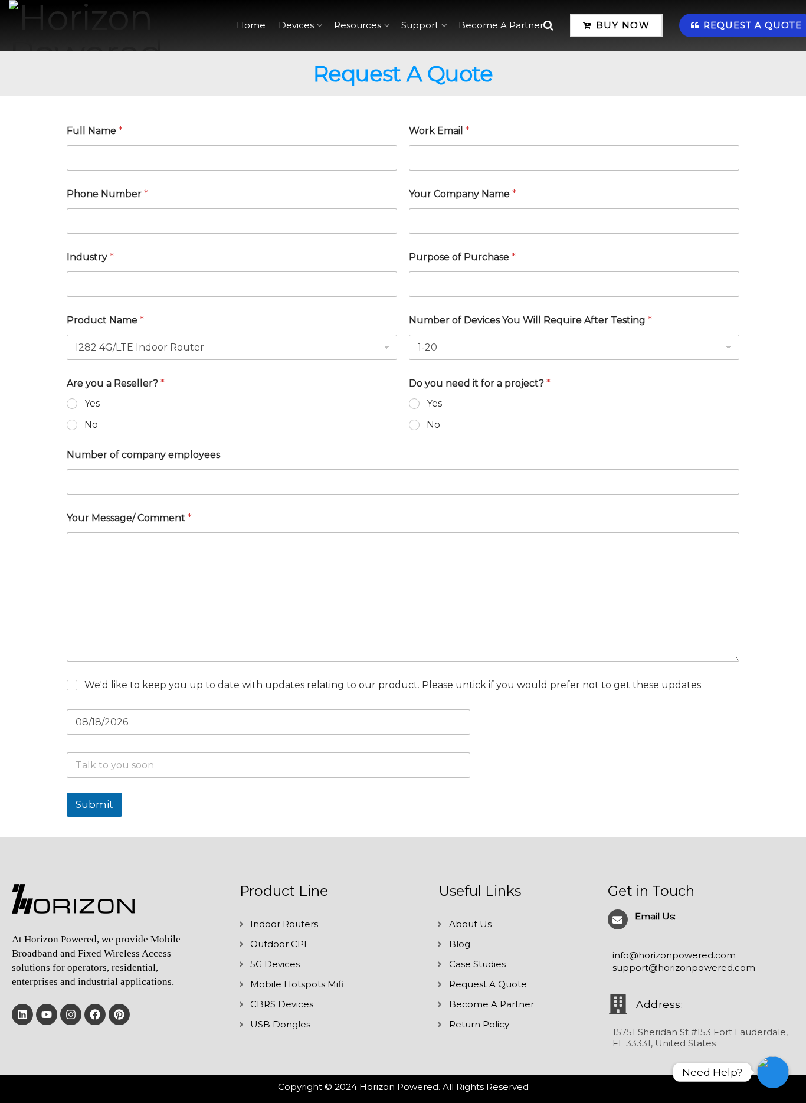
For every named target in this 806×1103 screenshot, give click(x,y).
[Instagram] (70, 1014)
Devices (296, 25)
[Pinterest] (119, 1014)
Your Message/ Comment (129, 517)
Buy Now (621, 25)
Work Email (439, 130)
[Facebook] (95, 1014)
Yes (92, 403)
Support (419, 25)
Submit (94, 804)
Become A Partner (500, 25)
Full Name (95, 130)
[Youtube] (46, 1014)
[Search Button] (548, 25)
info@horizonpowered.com (674, 955)
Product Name (105, 320)
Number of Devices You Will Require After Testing (530, 320)
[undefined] (773, 1072)
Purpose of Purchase (462, 257)
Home (251, 25)
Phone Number (107, 193)
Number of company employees (143, 454)
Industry (90, 257)
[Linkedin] (22, 1014)
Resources (357, 25)
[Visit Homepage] (114, 25)
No (91, 424)
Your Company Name (462, 193)
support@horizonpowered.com (683, 967)
